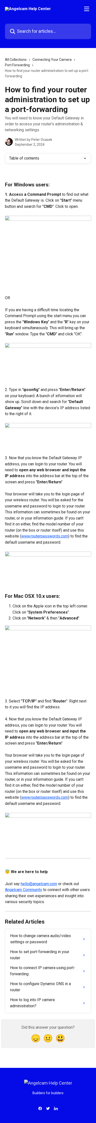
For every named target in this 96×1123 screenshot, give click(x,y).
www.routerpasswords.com (44, 536)
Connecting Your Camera (52, 60)
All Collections (16, 60)
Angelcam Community (23, 889)
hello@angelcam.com (39, 883)
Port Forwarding (17, 65)
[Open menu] (86, 9)
